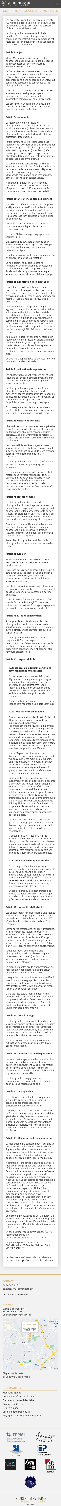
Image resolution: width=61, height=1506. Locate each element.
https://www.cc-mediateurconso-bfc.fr (26, 1237)
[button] (57, 4)
